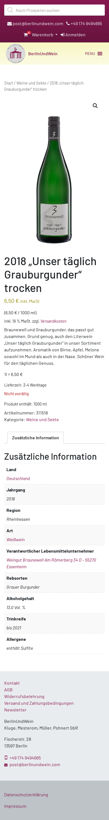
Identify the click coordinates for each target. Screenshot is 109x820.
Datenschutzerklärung (26, 794)
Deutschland (18, 478)
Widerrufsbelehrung (24, 696)
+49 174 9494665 (86, 23)
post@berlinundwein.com (37, 23)
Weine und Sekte (31, 82)
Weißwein (15, 539)
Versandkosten (54, 321)
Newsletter (15, 709)
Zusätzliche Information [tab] (35, 437)
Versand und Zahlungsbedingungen (39, 703)
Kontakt (12, 682)
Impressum (15, 806)
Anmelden (75, 34)
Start (8, 82)
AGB (8, 689)
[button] (90, 53)
